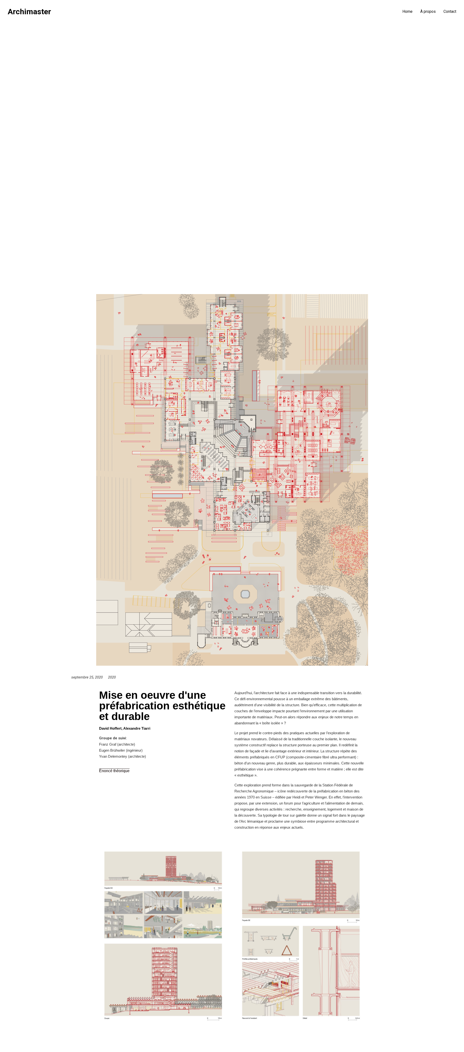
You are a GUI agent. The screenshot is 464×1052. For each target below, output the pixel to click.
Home (407, 12)
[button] (114, 771)
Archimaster (29, 11)
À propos (428, 12)
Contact (449, 12)
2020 (112, 677)
